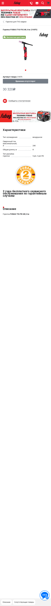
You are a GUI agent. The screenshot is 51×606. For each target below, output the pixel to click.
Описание (6, 602)
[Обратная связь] (45, 595)
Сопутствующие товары (24, 602)
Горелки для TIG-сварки (16, 22)
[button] (25, 70)
